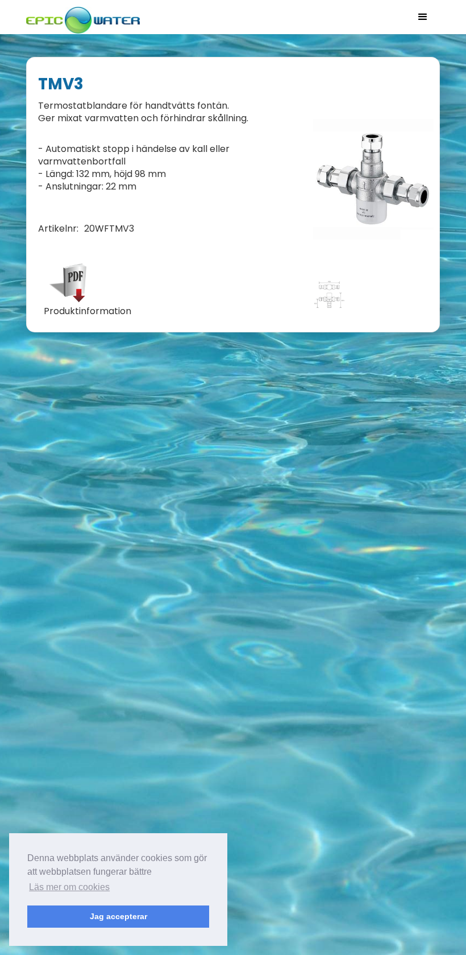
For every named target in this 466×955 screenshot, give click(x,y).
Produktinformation (87, 311)
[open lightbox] (373, 179)
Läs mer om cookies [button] (69, 887)
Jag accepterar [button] (118, 916)
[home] (83, 17)
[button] (423, 17)
